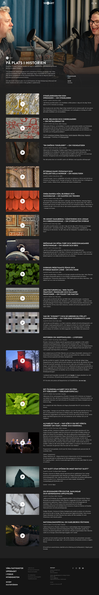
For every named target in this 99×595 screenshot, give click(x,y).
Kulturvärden (12, 585)
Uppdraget (11, 571)
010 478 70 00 (57, 575)
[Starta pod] (22, 104)
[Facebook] (73, 568)
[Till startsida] (4, 3)
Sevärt (8, 582)
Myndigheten (12, 577)
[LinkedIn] (79, 568)
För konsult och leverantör (33, 569)
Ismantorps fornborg (53, 135)
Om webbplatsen (31, 575)
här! (85, 380)
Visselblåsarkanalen (32, 578)
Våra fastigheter (14, 568)
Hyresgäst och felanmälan (55, 584)
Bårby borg (81, 135)
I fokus (9, 574)
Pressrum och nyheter (32, 571)
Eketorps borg (64, 135)
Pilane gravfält (64, 137)
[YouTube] (83, 568)
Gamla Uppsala (72, 135)
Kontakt (51, 582)
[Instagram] (76, 568)
